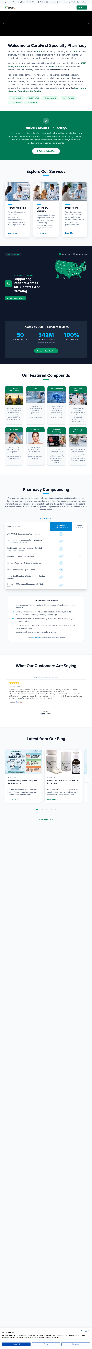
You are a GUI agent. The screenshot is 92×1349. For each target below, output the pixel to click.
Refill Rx (42, 2)
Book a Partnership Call (46, 351)
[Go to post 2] (42, 809)
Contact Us (52, 2)
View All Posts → (46, 819)
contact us (36, 637)
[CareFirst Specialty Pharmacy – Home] (10, 7)
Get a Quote (83, 2)
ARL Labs (54, 66)
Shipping (73, 2)
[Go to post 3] (47, 809)
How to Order (63, 2)
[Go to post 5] (56, 809)
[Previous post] (5, 780)
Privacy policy (85, 1331)
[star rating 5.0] (46, 683)
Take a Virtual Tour (47, 151)
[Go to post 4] (51, 809)
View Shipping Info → (15, 298)
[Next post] (87, 780)
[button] (29, 677)
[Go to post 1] (37, 809)
